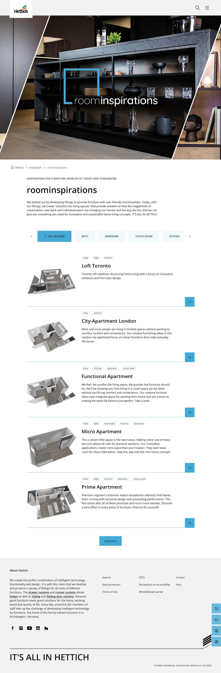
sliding (36, 596)
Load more (110, 541)
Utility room (143, 236)
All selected (56, 236)
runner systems (65, 592)
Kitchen (174, 236)
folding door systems (60, 596)
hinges (14, 596)
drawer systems (38, 592)
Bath (85, 236)
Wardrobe (112, 236)
